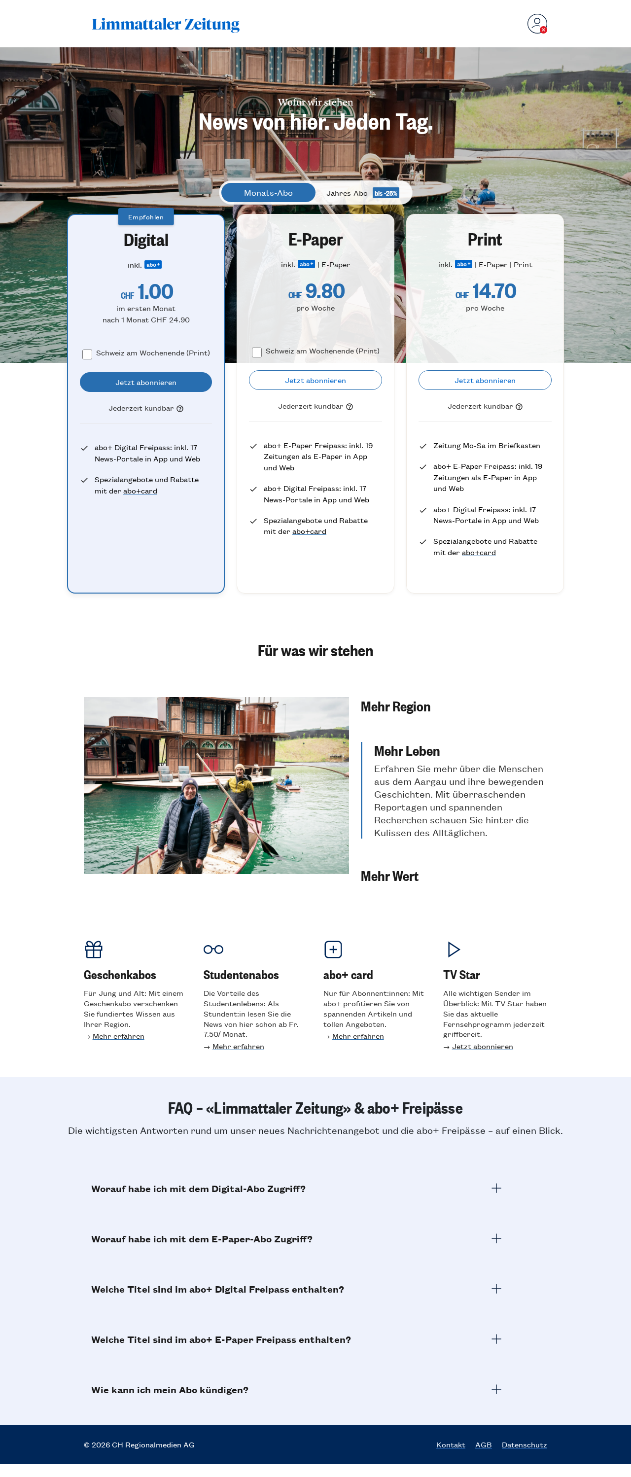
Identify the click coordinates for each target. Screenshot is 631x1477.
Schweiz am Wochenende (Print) (153, 352)
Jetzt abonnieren (482, 1046)
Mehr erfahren (118, 1035)
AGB (483, 1444)
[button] (454, 705)
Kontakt (450, 1444)
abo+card (140, 490)
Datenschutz (524, 1444)
